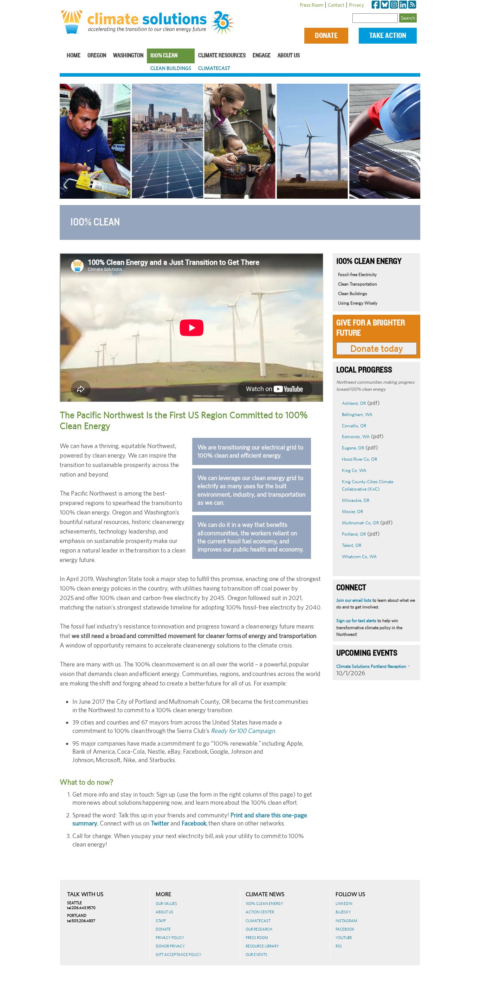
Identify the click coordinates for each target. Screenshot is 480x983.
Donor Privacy (170, 946)
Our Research (259, 929)
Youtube (344, 938)
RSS (339, 946)
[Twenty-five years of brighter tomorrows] (225, 23)
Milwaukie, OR (355, 500)
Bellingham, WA (357, 414)
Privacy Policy (170, 938)
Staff (161, 921)
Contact (336, 5)
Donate (326, 35)
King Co (349, 470)
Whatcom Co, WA (359, 556)
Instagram (346, 921)
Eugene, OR (353, 448)
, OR (373, 459)
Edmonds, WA (356, 436)
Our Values (166, 903)
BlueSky (343, 912)
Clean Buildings (170, 68)
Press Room (311, 5)
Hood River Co (355, 459)
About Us (289, 55)
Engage (262, 55)
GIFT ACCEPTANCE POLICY (178, 954)
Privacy (356, 5)
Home (73, 55)
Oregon (96, 55)
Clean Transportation (357, 284)
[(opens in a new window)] (375, 5)
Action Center (260, 912)
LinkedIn (344, 903)
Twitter (160, 823)
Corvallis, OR (354, 425)
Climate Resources (222, 55)
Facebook (194, 823)
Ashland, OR (354, 403)
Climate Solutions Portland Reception (371, 666)
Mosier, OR (352, 511)
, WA (362, 470)
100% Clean (163, 55)
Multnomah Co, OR (360, 522)
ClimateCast (214, 68)
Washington (128, 55)
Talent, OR (351, 545)
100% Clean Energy (264, 903)
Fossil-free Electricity (357, 274)
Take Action (387, 35)
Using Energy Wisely (357, 303)
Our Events (256, 954)
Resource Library (262, 946)
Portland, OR (354, 534)
